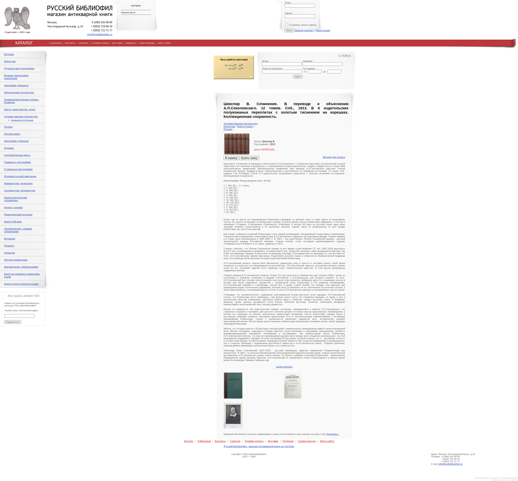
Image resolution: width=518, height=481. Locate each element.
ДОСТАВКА (117, 43)
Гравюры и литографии (17, 162)
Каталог (188, 441)
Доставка (273, 441)
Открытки (9, 252)
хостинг (494, 478)
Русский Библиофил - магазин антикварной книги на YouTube (259, 446)
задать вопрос (284, 366)
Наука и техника (13, 207)
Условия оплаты (254, 441)
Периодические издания (18, 214)
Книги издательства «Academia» (15, 199)
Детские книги (12, 134)
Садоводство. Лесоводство (19, 190)
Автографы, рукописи (16, 141)
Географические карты (17, 155)
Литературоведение (16, 259)
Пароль (288, 13)
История (9, 54)
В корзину (231, 157)
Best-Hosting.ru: (482, 478)
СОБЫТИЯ (83, 43)
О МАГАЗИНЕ (56, 43)
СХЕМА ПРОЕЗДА (147, 43)
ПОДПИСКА (131, 43)
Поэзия (8, 127)
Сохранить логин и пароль (302, 25)
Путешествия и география (19, 68)
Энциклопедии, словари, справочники (18, 230)
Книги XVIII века (13, 221)
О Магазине (204, 441)
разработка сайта (509, 478)
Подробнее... (333, 434)
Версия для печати (334, 157)
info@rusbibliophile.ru (99, 34)
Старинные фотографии (18, 169)
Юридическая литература (19, 92)
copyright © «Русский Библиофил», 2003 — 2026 (249, 455)
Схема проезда (307, 441)
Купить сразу (249, 157)
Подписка (288, 441)
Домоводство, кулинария (18, 183)
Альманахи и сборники (22, 120)
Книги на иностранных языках (21, 284)
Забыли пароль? (304, 30)
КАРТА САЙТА (164, 43)
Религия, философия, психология (16, 77)
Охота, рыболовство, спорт (19, 109)
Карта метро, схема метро (505, 480)
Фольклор (9, 238)
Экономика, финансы (16, 85)
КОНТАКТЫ (70, 43)
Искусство (10, 61)
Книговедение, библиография (21, 267)
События (235, 441)
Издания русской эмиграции (20, 176)
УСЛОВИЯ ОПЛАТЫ (100, 43)
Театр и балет (245, 126)
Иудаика (9, 148)
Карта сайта (327, 441)
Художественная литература (21, 116)
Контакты (220, 441)
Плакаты (9, 245)
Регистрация (323, 30)
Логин (288, 2)
